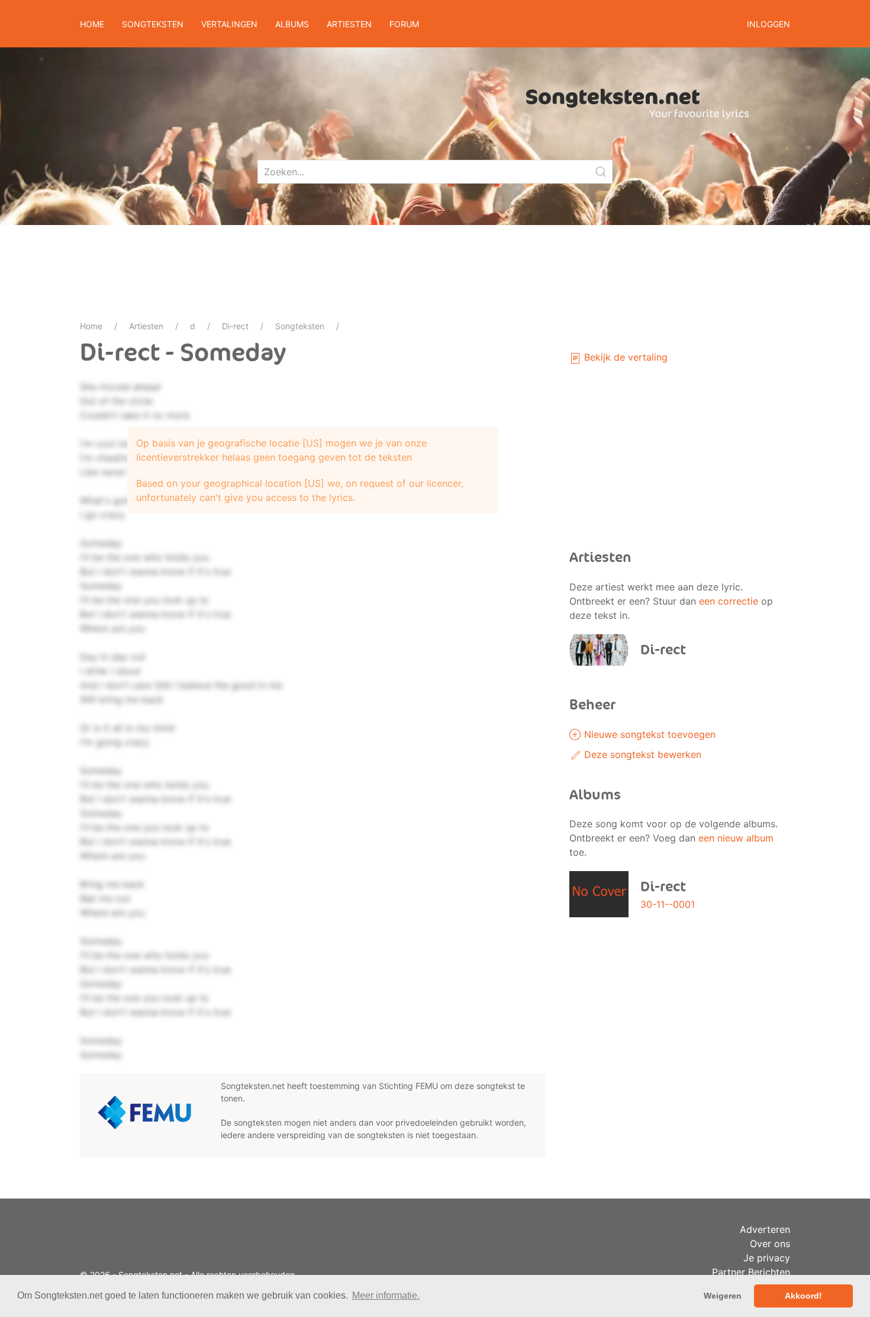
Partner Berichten (751, 1272)
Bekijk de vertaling (624, 357)
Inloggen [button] (768, 24)
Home (92, 24)
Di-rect (235, 326)
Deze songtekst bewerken (641, 754)
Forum (404, 24)
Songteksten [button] (152, 24)
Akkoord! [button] (803, 1295)
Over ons (770, 1243)
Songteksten (299, 326)
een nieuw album (736, 838)
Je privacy (766, 1258)
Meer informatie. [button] (386, 1295)
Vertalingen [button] (229, 24)
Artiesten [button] (349, 24)
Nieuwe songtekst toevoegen (648, 734)
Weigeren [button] (723, 1295)
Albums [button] (292, 24)
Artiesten (146, 326)
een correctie (728, 601)
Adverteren (765, 1229)
